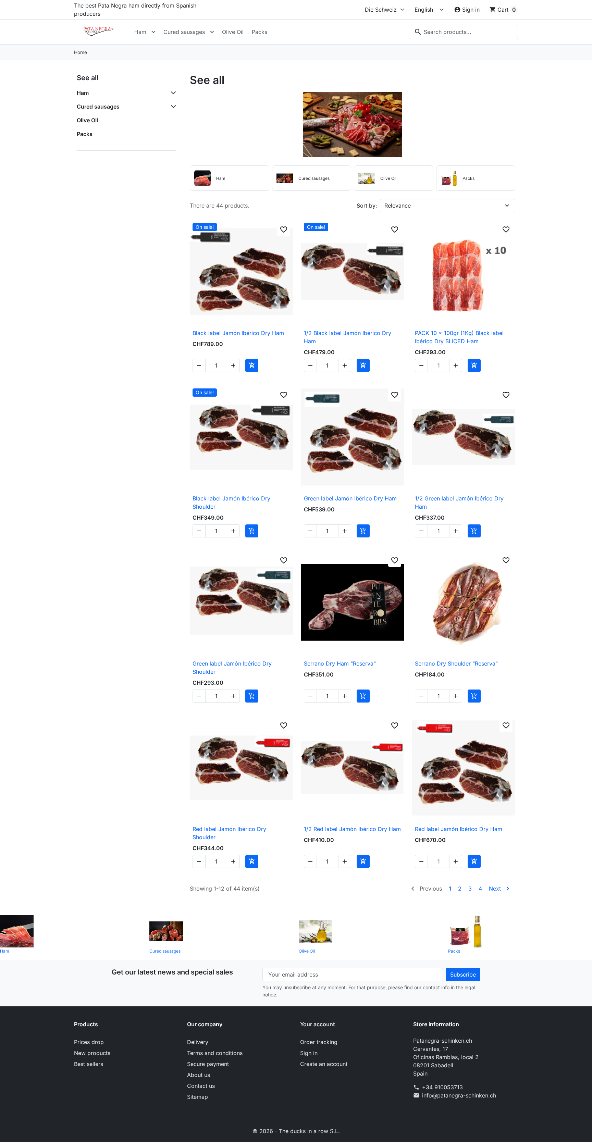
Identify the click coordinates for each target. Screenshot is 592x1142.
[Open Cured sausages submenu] (212, 32)
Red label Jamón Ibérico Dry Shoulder (229, 833)
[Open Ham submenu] (153, 32)
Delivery (197, 1042)
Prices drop (89, 1042)
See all (87, 78)
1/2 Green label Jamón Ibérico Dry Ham (459, 502)
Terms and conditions (215, 1053)
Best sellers (88, 1063)
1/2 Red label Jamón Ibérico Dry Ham (352, 829)
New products (92, 1053)
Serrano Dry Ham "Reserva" (340, 663)
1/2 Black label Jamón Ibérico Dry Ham (347, 337)
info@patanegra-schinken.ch (459, 1095)
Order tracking (318, 1042)
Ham (140, 31)
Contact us (201, 1085)
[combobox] (464, 32)
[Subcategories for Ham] (172, 92)
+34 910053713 (442, 1087)
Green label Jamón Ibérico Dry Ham (350, 498)
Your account (317, 1024)
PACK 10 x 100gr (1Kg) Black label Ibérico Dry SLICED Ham (459, 337)
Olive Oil (233, 31)
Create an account (323, 1063)
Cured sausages (184, 31)
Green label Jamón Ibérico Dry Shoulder (232, 667)
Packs (259, 31)
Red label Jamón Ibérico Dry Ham (458, 829)
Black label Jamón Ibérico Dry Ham (238, 333)
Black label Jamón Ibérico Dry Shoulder (231, 502)
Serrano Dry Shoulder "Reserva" (456, 663)
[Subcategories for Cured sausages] (172, 106)
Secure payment (208, 1063)
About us (198, 1074)
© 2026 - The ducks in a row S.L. (296, 1131)
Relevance (397, 205)
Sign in (309, 1053)
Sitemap (197, 1096)
